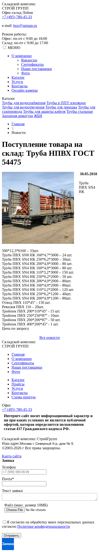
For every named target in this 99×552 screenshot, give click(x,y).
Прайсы (18, 384)
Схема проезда (24, 397)
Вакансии (29, 60)
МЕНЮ (14, 48)
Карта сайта (11, 456)
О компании (22, 56)
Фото (25, 73)
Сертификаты (32, 64)
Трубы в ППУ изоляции (66, 103)
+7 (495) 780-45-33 (17, 17)
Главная (18, 124)
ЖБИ (38, 116)
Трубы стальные (79, 111)
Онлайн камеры (25, 90)
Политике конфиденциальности (43, 526)
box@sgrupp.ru (25, 26)
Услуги (17, 82)
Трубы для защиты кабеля (44, 111)
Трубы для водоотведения (23, 107)
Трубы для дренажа (61, 107)
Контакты (20, 86)
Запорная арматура (17, 116)
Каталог (18, 77)
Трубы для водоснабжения (23, 103)
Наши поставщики (36, 69)
